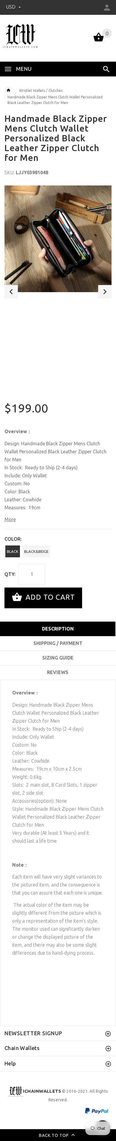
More (10, 519)
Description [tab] (58, 628)
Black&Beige (36, 551)
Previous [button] (11, 291)
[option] (58, 238)
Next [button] (105, 291)
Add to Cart (49, 597)
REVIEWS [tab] (57, 672)
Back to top (54, 1135)
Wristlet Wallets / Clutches (40, 90)
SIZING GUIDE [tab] (57, 657)
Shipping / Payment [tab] (57, 643)
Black (12, 551)
